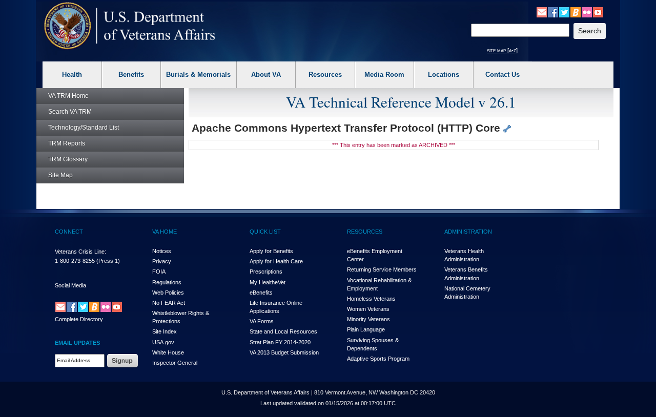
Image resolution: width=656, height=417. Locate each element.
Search (70, 111)
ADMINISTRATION (468, 231)
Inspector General (174, 363)
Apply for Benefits (271, 251)
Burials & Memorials (198, 74)
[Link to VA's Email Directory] (541, 11)
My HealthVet (267, 282)
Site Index (164, 331)
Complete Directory (79, 319)
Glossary (68, 159)
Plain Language (366, 329)
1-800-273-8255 (75, 261)
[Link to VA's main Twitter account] (564, 11)
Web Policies (168, 292)
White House (168, 352)
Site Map (60, 175)
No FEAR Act (168, 303)
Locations (443, 74)
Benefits (131, 74)
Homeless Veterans (371, 299)
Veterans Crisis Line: (80, 251)
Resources (325, 74)
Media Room (384, 74)
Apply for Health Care (276, 261)
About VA (266, 74)
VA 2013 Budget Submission (284, 352)
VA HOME (164, 231)
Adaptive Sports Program (378, 359)
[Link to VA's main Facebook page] (553, 11)
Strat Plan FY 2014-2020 (280, 342)
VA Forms (262, 321)
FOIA (159, 271)
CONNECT (69, 231)
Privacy (161, 261)
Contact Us (502, 74)
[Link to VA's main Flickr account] (586, 11)
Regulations (166, 282)
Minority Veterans (368, 319)
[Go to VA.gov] (130, 26)
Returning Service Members (382, 269)
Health (72, 74)
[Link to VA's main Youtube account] (598, 11)
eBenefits (261, 292)
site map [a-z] (502, 50)
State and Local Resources (283, 331)
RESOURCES (364, 231)
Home (68, 95)
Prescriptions (266, 271)
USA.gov (163, 342)
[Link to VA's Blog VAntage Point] (575, 11)
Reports (66, 143)
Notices (161, 251)
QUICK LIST (265, 231)
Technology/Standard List (83, 127)
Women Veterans (368, 309)
